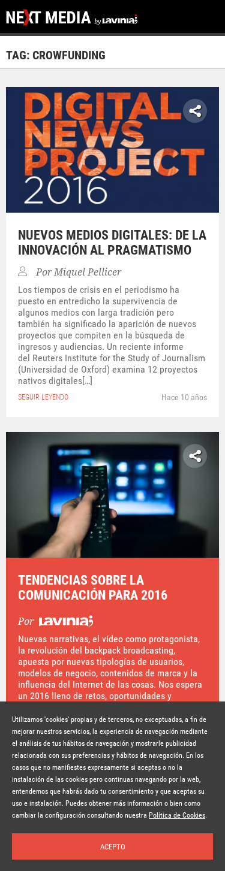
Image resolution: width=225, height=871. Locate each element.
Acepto (112, 846)
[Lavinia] (64, 621)
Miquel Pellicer (87, 272)
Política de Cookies (177, 815)
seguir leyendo (43, 397)
